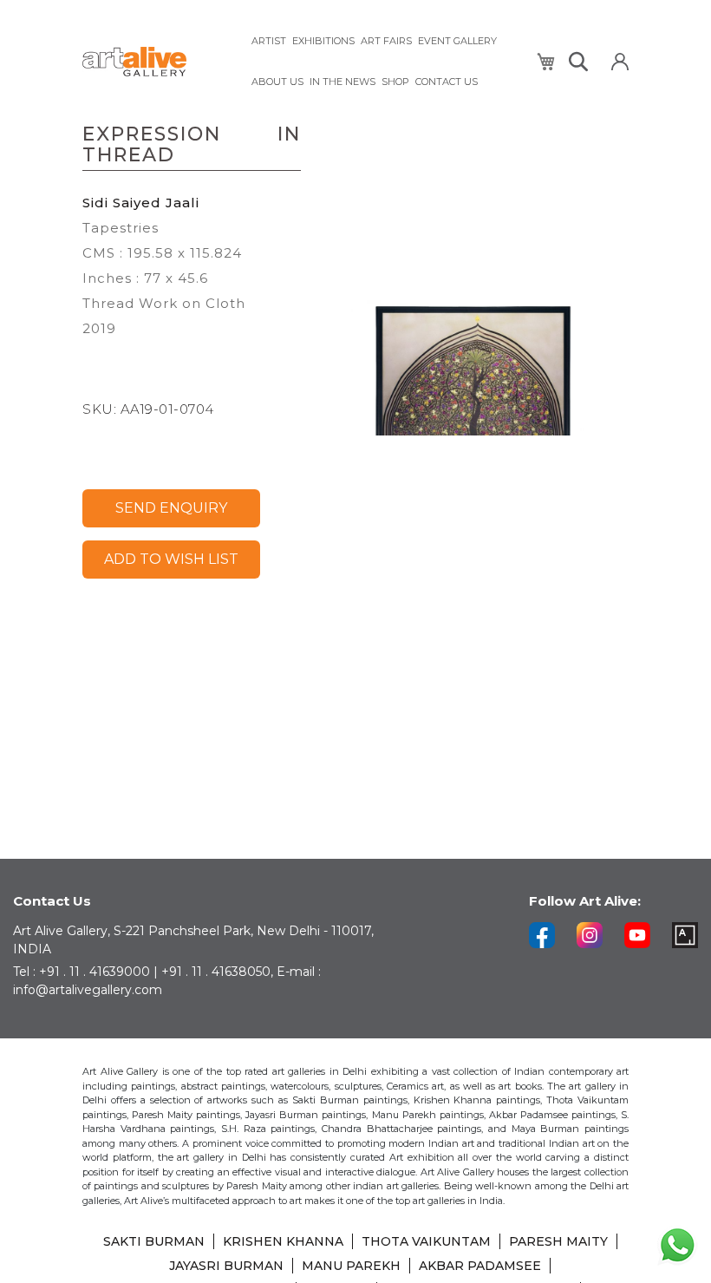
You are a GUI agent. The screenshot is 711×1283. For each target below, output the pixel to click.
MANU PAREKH (351, 1265)
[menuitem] (268, 41)
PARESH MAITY (558, 1241)
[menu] (383, 61)
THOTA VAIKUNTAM (426, 1241)
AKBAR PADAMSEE (480, 1265)
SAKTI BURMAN (154, 1241)
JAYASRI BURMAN (226, 1265)
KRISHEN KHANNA (283, 1241)
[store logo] (156, 62)
